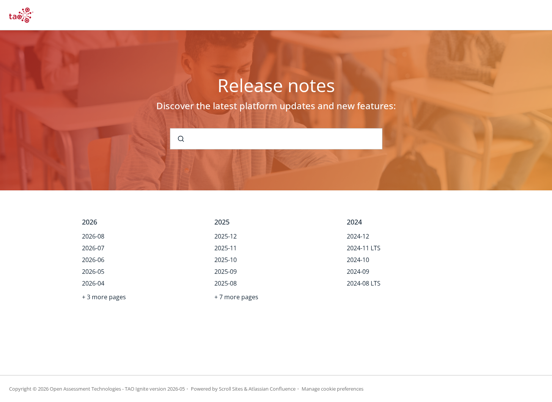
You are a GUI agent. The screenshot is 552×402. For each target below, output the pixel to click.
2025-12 (225, 236)
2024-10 (358, 260)
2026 (89, 221)
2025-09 (225, 271)
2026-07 (93, 248)
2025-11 (225, 248)
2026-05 (93, 271)
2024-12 (358, 236)
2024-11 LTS (364, 248)
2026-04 (93, 283)
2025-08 (225, 283)
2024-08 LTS (364, 283)
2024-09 (358, 271)
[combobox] (276, 139)
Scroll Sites (231, 388)
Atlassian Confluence (272, 388)
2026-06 (93, 260)
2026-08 (93, 236)
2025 (222, 221)
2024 (354, 221)
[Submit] (181, 139)
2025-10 (225, 260)
